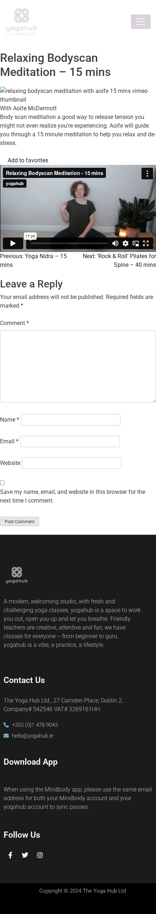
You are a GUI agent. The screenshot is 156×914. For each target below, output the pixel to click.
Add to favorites (28, 160)
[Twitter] (25, 855)
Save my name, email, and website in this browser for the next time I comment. (72, 496)
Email (9, 441)
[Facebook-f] (10, 855)
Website (10, 463)
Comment (14, 323)
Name (9, 419)
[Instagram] (39, 855)
